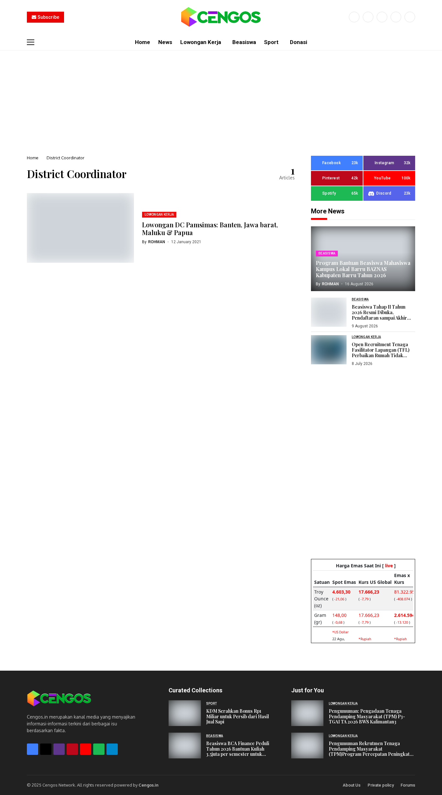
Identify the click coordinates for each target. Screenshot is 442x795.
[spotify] (99, 749)
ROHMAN (156, 242)
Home (33, 157)
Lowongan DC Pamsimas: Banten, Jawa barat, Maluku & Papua (210, 228)
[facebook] (354, 17)
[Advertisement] (221, 99)
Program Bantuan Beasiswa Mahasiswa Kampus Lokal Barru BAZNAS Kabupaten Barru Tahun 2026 (363, 268)
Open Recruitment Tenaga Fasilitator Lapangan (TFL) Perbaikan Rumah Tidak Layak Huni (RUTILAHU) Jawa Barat (383, 355)
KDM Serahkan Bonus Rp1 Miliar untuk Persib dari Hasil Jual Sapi (237, 716)
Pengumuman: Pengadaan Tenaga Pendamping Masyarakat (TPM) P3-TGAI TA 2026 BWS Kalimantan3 (367, 716)
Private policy (381, 785)
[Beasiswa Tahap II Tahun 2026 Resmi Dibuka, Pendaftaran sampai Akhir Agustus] (329, 312)
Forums (408, 785)
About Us (351, 785)
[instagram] (382, 17)
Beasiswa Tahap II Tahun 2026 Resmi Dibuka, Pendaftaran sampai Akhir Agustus (379, 315)
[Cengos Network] (221, 17)
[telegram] (112, 749)
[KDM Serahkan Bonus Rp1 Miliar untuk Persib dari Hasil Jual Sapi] (185, 713)
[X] (368, 17)
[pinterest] (396, 17)
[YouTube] (409, 17)
